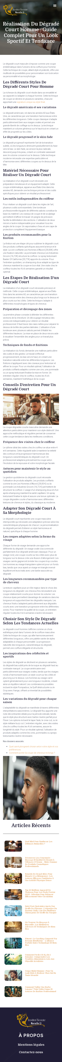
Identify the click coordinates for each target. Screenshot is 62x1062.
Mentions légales (31, 1044)
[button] (54, 5)
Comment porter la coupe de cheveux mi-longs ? (32, 752)
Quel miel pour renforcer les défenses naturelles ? (38, 843)
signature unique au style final (31, 102)
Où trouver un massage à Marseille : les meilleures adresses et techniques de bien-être (40, 925)
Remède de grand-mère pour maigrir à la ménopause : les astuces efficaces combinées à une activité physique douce (39, 877)
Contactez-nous (31, 1052)
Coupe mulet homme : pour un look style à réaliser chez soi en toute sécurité (40, 973)
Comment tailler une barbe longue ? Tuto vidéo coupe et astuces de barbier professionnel (40, 989)
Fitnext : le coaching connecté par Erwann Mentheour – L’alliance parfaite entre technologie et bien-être (41, 942)
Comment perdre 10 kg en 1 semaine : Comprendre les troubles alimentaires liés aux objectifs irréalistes (39, 958)
